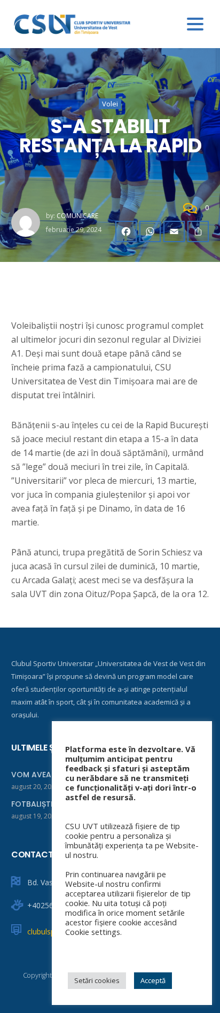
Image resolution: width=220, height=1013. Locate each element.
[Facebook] (126, 231)
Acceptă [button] (153, 980)
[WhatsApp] (150, 231)
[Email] (174, 231)
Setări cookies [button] (97, 980)
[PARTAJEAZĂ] (198, 231)
